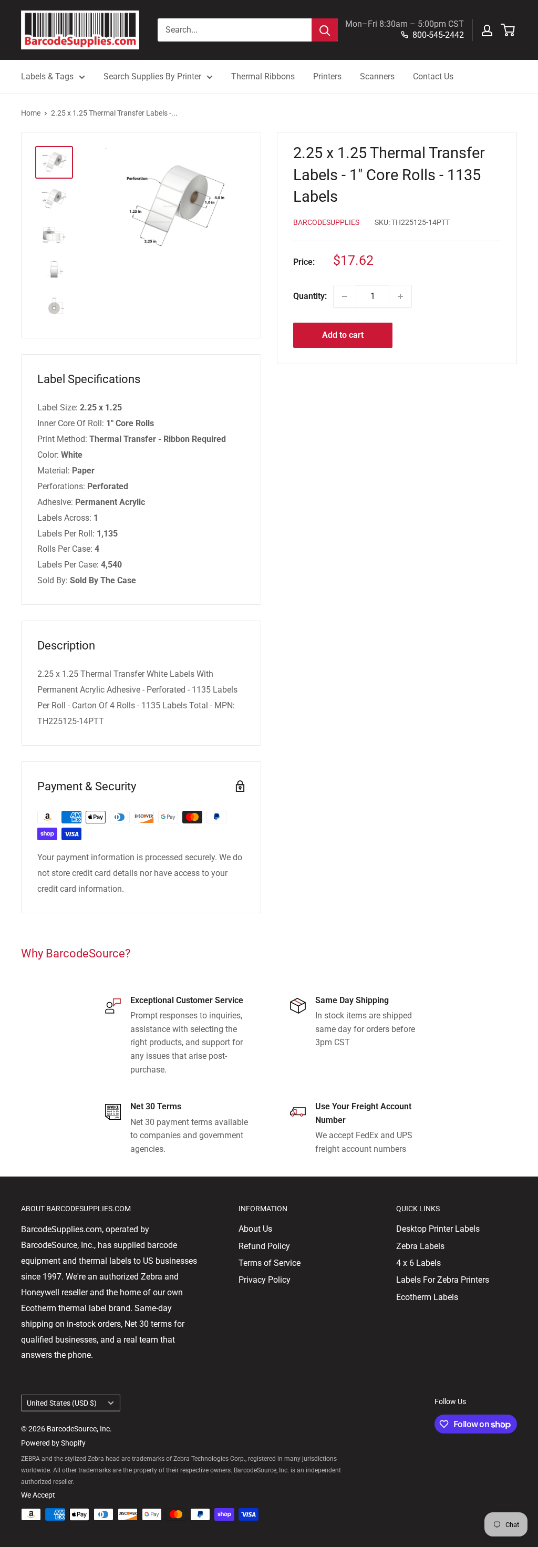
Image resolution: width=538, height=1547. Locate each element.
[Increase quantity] (400, 296)
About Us (255, 1229)
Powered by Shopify (53, 1443)
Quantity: (310, 296)
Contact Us (433, 76)
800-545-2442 (438, 35)
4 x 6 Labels (418, 1263)
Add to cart (343, 335)
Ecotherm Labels (427, 1297)
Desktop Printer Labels (438, 1229)
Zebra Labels (420, 1246)
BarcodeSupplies (326, 222)
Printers (327, 76)
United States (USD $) (62, 1403)
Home (30, 113)
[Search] (325, 30)
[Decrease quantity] (345, 296)
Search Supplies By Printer (152, 76)
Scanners (377, 76)
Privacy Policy (265, 1280)
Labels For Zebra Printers (442, 1280)
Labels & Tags (47, 76)
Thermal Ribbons (263, 76)
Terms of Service (270, 1263)
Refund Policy (264, 1246)
